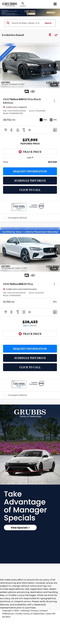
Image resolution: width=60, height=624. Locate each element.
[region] (30, 161)
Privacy (34, 611)
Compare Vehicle (17, 217)
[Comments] (55, 130)
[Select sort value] (55, 34)
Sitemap (25, 611)
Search (48, 23)
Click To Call (30, 190)
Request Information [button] (30, 171)
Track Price (32, 152)
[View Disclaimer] (29, 130)
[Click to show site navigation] (55, 4)
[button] (57, 66)
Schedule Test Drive (30, 180)
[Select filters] (50, 35)
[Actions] (54, 100)
